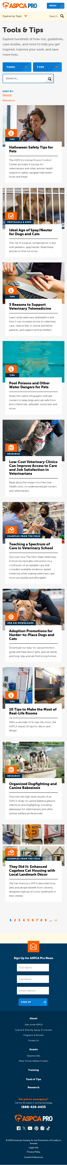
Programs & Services (33, 1035)
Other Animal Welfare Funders (33, 1061)
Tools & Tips (33, 1079)
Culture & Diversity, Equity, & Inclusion (33, 1030)
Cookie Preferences (33, 1157)
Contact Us (33, 1040)
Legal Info (33, 1147)
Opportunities (33, 1055)
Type (40, 67)
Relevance (9, 100)
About (33, 1018)
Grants (33, 1049)
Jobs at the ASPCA (34, 1024)
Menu (53, 5)
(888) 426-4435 (33, 1107)
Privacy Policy (33, 1152)
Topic (11, 67)
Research (33, 1087)
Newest (7, 95)
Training (33, 1070)
